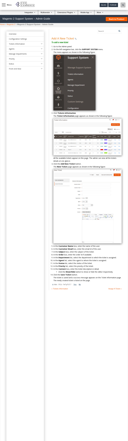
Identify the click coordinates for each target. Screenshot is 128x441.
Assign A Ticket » (115, 289)
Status (11, 64)
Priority (12, 59)
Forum (113, 5)
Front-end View (15, 69)
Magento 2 (11, 24)
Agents (11, 49)
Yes (75, 284)
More (99, 12)
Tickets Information (17, 44)
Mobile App (84, 12)
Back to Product (116, 19)
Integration (28, 12)
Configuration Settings (18, 39)
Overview (12, 34)
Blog (103, 5)
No (80, 284)
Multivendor (45, 12)
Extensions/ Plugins (65, 12)
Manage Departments (18, 54)
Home (2, 24)
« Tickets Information (60, 289)
